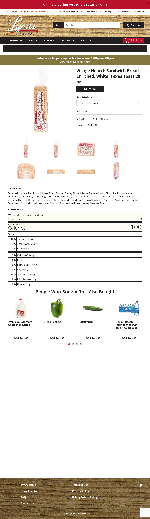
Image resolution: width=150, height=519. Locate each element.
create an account (39, 11)
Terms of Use (80, 485)
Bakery (29, 47)
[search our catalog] (67, 25)
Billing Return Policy (84, 497)
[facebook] (141, 485)
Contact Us (27, 503)
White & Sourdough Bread (80, 47)
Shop (19, 47)
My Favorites (122, 11)
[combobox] (58, 25)
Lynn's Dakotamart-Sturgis (99, 11)
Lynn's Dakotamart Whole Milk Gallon (20, 323)
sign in (25, 11)
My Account (139, 11)
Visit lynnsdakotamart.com (70, 11)
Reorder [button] (136, 25)
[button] (90, 89)
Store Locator (29, 491)
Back (9, 47)
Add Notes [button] (82, 111)
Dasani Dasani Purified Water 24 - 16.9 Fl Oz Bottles (127, 324)
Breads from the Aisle (49, 47)
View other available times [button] (75, 61)
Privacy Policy (80, 491)
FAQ (23, 497)
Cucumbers (86, 322)
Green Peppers (52, 322)
